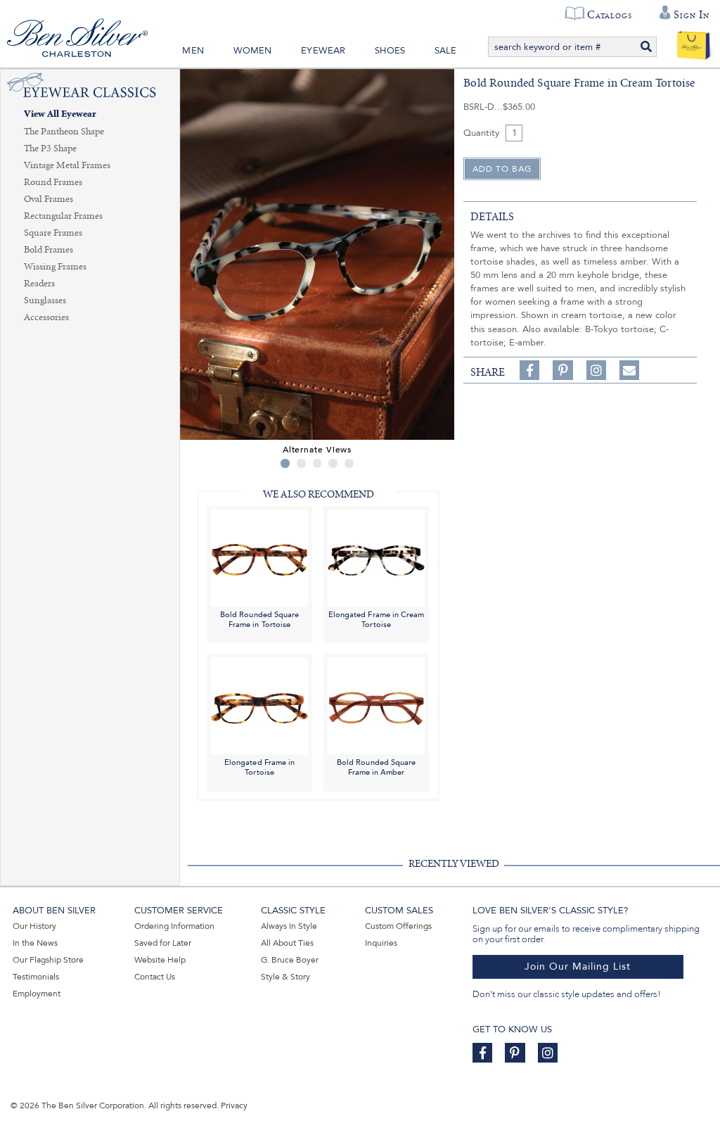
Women (252, 50)
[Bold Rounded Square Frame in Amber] (376, 705)
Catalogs (609, 14)
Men (193, 50)
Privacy (234, 1105)
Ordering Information (174, 926)
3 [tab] (317, 463)
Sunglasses (45, 300)
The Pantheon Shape (64, 132)
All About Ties (287, 943)
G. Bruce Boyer (290, 959)
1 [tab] (285, 463)
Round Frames (53, 182)
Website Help (160, 959)
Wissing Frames (55, 267)
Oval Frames (48, 199)
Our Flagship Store (48, 959)
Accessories (46, 317)
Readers (39, 284)
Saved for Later (162, 943)
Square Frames (53, 233)
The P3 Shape (50, 148)
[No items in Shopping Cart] (693, 42)
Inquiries (381, 943)
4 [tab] (333, 463)
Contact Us (154, 976)
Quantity (481, 133)
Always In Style (289, 926)
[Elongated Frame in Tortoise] (259, 705)
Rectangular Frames (63, 216)
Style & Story (285, 976)
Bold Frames (48, 250)
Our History (34, 926)
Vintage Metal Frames (67, 165)
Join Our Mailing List (578, 966)
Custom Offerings (398, 926)
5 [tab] (349, 463)
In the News (35, 943)
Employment (36, 993)
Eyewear (323, 50)
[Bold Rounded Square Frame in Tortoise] (259, 557)
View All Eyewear (60, 114)
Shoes (390, 50)
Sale (446, 50)
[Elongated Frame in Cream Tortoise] (376, 557)
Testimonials (36, 976)
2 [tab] (301, 463)
